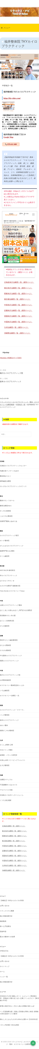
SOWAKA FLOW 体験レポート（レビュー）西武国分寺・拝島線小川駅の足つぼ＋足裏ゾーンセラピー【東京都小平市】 (19, 998)
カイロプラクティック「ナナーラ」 (12, 710)
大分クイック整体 (6, 750)
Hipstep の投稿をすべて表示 (11, 358)
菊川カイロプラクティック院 (11, 373)
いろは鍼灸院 (4, 690)
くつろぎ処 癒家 (5, 800)
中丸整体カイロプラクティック (11, 656)
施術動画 (3, 921)
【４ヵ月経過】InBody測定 (9, 1025)
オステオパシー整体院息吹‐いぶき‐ (12, 685)
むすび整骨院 (4, 765)
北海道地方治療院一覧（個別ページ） (19, 282)
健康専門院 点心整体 (7, 551)
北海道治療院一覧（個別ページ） (13, 826)
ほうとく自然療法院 (7, 621)
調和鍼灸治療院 (5, 481)
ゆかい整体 (4, 725)
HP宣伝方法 (4, 951)
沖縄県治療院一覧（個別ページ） (17, 333)
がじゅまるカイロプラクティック (11, 546)
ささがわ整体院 (5, 650)
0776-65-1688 (12, 144)
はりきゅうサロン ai (7, 581)
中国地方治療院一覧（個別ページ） (18, 322)
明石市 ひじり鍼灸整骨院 (9, 640)
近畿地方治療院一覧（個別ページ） (18, 310)
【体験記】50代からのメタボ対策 (12, 900)
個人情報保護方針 (6, 916)
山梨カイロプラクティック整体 (11, 605)
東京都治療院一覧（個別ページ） (17, 299)
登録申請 (3, 931)
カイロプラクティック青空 (9, 535)
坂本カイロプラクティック (10, 381)
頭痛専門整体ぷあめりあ (8, 521)
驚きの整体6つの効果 (7, 937)
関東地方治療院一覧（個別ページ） (18, 294)
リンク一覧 (4, 977)
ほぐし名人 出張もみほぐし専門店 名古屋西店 (16, 610)
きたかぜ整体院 (5, 645)
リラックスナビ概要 (7, 911)
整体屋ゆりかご (5, 476)
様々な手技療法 (5, 926)
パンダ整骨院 (4, 715)
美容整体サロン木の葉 (8, 615)
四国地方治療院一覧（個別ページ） (18, 316)
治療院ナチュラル (6, 780)
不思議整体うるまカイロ (8, 785)
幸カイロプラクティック (8, 575)
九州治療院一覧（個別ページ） (16, 327)
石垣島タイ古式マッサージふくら (11, 795)
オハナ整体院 (4, 541)
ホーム (2, 971)
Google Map (8, 137)
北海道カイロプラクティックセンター (13, 466)
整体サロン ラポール (7, 500)
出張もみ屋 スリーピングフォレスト (12, 760)
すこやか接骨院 (5, 511)
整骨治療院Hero (5, 506)
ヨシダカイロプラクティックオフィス (13, 486)
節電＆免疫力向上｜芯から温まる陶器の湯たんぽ (17, 1006)
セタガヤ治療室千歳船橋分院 (10, 586)
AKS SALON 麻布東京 (7, 570)
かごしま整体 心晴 (6, 745)
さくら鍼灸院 (4, 556)
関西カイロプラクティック (9, 661)
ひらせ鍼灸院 (4, 626)
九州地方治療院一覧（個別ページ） (14, 865)
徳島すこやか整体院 (7, 730)
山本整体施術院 (5, 680)
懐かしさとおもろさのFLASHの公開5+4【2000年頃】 (19, 1019)
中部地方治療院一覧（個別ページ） (18, 305)
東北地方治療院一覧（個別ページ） (18, 288)
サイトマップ (4, 966)
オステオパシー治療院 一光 (9, 696)
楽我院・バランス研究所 (8, 755)
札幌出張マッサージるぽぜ (9, 471)
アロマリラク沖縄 (6, 790)
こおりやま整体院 (6, 516)
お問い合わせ (4, 906)
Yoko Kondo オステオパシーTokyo (12, 591)
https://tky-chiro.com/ (12, 98)
